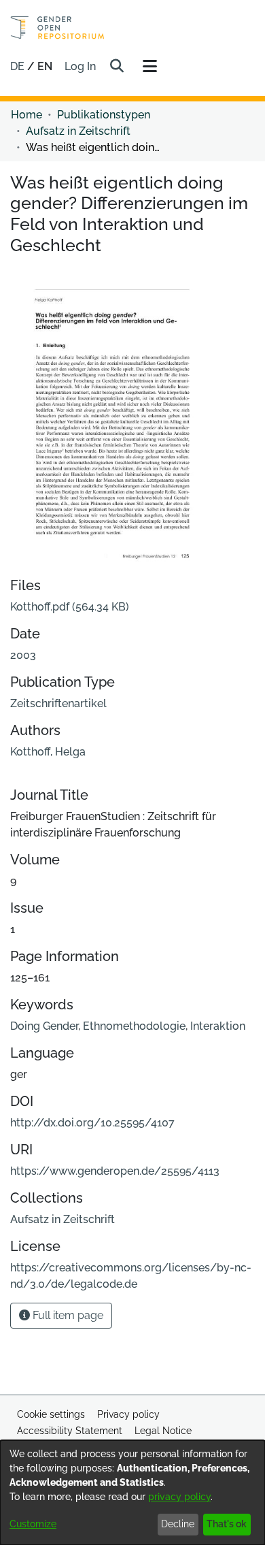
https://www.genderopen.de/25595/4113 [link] (114, 1171)
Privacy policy (128, 1414)
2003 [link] (23, 655)
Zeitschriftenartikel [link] (58, 703)
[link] (69, 606)
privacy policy (179, 1496)
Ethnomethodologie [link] (134, 1026)
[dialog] (132, 1492)
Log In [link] (81, 66)
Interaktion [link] (217, 1026)
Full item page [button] (66, 1315)
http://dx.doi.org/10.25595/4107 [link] (92, 1122)
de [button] (18, 66)
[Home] (57, 27)
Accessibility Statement (69, 1430)
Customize (33, 1523)
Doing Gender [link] (44, 1026)
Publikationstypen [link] (103, 114)
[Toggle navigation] (149, 67)
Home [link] (26, 114)
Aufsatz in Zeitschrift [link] (78, 131)
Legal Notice (163, 1430)
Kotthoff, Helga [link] (48, 751)
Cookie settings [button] (51, 1414)
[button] (116, 67)
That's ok (227, 1523)
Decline (177, 1523)
